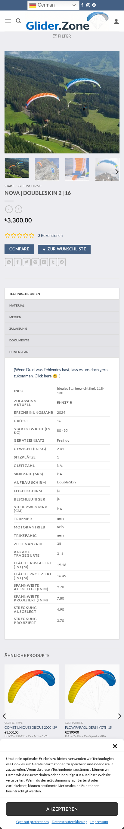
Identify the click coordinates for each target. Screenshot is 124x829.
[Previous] (14, 102)
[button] (115, 746)
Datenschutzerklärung (69, 821)
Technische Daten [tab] (24, 293)
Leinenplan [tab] (19, 352)
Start (9, 186)
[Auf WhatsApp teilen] (9, 262)
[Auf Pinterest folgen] (94, 5)
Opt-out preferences (32, 821)
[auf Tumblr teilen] (53, 262)
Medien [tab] (15, 317)
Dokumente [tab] (19, 340)
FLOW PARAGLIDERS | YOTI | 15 (88, 727)
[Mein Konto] (116, 21)
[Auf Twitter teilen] (27, 262)
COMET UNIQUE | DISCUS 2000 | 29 (31, 727)
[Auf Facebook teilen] (18, 262)
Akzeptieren (62, 809)
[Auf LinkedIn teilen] (44, 262)
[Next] (109, 102)
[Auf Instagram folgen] (88, 5)
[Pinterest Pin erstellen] (35, 262)
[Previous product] (18, 209)
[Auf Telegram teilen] (62, 262)
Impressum (99, 821)
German (45, 5)
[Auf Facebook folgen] (82, 5)
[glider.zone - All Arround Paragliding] (67, 21)
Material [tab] (17, 305)
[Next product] (9, 209)
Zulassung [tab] (18, 328)
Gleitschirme (30, 186)
